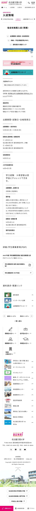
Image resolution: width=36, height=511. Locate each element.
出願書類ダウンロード (29, 19)
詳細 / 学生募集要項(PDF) (20, 40)
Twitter (11, 449)
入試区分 (19, 7)
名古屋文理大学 (15, 2)
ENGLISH (29, 459)
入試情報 (12, 7)
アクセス (32, 508)
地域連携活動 (20, 508)
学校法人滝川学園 (16, 501)
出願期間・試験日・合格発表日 (19, 36)
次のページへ (24, 316)
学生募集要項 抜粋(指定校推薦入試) (15, 265)
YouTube (25, 449)
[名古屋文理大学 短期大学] (15, 4)
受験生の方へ (8, 508)
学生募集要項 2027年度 (12, 273)
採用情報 (18, 457)
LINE (15, 449)
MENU (33, 3)
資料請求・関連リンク (20, 44)
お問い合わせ (8, 459)
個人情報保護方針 (19, 459)
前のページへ (11, 316)
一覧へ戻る (18, 321)
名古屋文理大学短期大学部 (17, 491)
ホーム (5, 7)
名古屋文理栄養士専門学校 (17, 496)
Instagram (20, 449)
